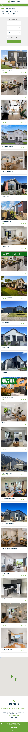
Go (14, 41)
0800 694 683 (2, 5)
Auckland (5, 708)
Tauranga (14, 708)
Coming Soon (14, 37)
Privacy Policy (14, 727)
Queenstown (23, 708)
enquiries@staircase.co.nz (14, 715)
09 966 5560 (14, 718)
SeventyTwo (15, 730)
